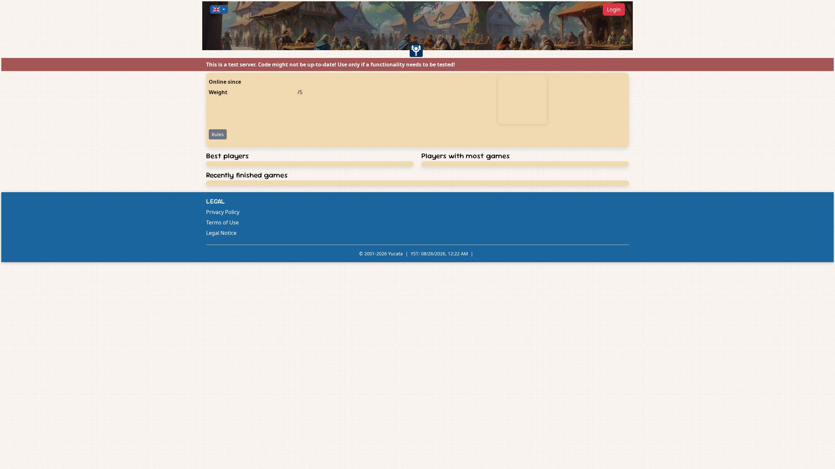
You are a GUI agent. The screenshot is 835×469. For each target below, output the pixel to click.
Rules (218, 134)
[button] (219, 9)
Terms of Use (222, 222)
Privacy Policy (222, 212)
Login (614, 9)
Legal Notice (221, 232)
